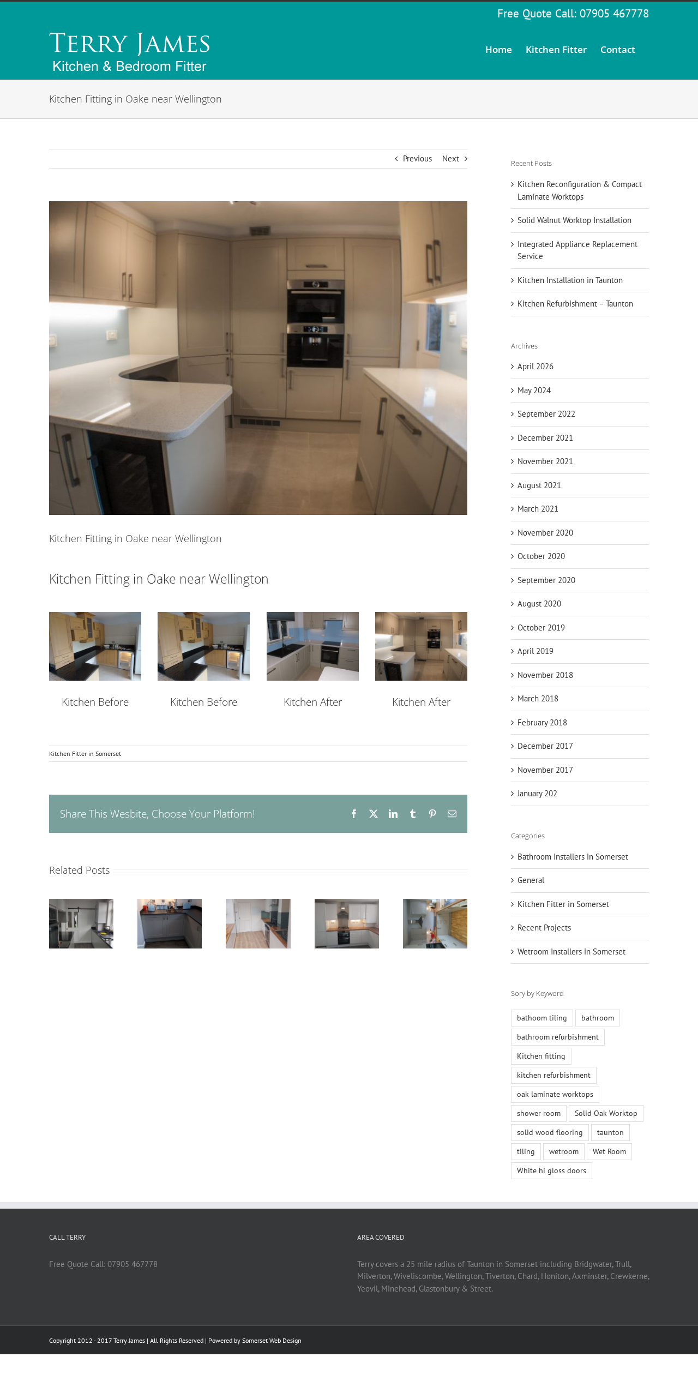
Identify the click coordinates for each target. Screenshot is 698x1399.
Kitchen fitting (541, 1056)
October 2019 (541, 627)
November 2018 (545, 675)
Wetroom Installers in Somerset (571, 951)
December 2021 (545, 438)
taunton (610, 1132)
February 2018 (542, 722)
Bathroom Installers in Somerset (573, 856)
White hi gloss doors (551, 1170)
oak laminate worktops (555, 1094)
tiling (526, 1151)
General (531, 880)
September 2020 (546, 580)
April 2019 (535, 651)
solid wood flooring (550, 1132)
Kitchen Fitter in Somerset (85, 753)
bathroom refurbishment (558, 1037)
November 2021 (545, 461)
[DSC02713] (95, 616)
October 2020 (541, 556)
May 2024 (534, 390)
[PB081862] (313, 616)
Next (450, 158)
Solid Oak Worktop (606, 1113)
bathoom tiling (542, 1018)
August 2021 (539, 485)
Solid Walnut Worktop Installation (574, 220)
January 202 (537, 793)
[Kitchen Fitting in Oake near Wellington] (421, 616)
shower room (539, 1113)
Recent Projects (544, 927)
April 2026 (535, 366)
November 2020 (545, 532)
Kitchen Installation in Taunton (570, 280)
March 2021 (538, 508)
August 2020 (539, 603)
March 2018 (538, 698)
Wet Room (609, 1151)
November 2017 (545, 770)
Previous (417, 158)
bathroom (597, 1018)
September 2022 (546, 414)
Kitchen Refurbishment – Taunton (575, 303)
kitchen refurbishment (554, 1075)
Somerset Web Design (272, 1340)
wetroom (564, 1151)
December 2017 (545, 746)
